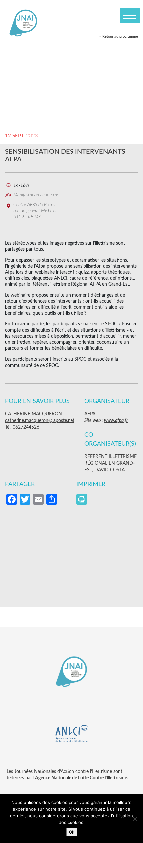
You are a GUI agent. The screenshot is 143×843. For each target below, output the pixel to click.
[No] (134, 818)
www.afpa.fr (116, 420)
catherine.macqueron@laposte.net (39, 420)
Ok (71, 832)
